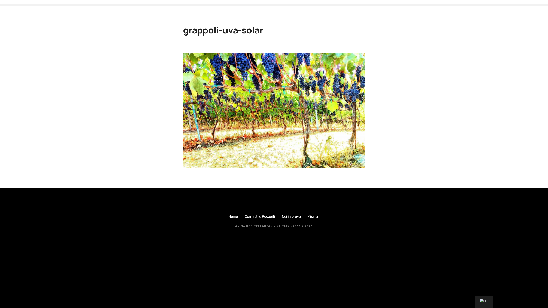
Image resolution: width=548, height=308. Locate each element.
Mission (313, 217)
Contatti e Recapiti (260, 217)
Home (233, 217)
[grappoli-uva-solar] (274, 55)
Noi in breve (291, 217)
